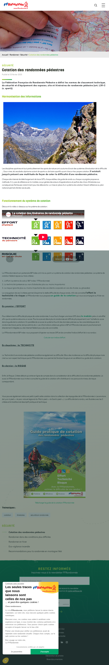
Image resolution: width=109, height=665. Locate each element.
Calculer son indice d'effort (54, 337)
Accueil (5, 54)
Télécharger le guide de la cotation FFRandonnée (54, 502)
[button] (5, 660)
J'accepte (44, 652)
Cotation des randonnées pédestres (27, 532)
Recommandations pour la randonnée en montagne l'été (35, 551)
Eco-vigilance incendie (19, 546)
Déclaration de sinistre (54, 655)
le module (86, 316)
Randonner (14, 54)
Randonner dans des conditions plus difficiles (30, 536)
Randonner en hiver (18, 541)
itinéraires (21, 515)
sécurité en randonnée (39, 515)
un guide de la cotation (63, 295)
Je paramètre (16, 652)
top (104, 647)
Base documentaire (54, 659)
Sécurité (23, 54)
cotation (7, 515)
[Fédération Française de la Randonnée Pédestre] (16, 5)
